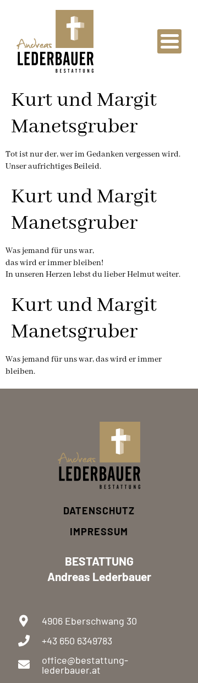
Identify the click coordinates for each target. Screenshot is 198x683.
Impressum (99, 531)
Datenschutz (99, 510)
